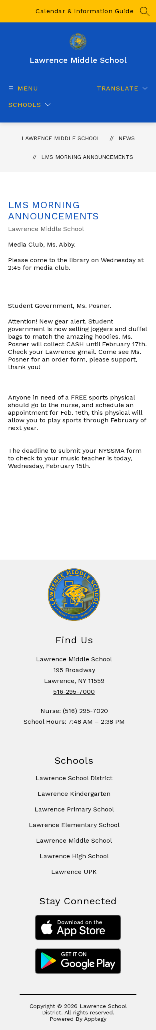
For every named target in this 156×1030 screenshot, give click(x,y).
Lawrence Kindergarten (74, 793)
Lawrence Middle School (61, 138)
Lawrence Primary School (74, 809)
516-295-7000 (74, 691)
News (126, 138)
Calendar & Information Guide (85, 11)
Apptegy (95, 1019)
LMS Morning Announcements (87, 157)
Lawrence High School (74, 856)
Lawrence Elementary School (74, 825)
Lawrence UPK (74, 871)
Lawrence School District (74, 778)
